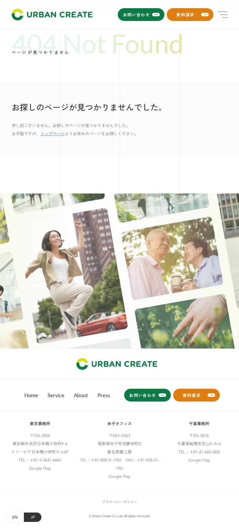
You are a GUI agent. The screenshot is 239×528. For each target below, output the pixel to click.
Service (56, 395)
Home (31, 395)
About (81, 395)
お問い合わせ (136, 14)
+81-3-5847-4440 (45, 460)
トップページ (52, 133)
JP (33, 517)
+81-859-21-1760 (106, 460)
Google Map (40, 468)
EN (14, 517)
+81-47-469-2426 (204, 452)
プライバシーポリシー (119, 501)
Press (103, 395)
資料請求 (185, 14)
